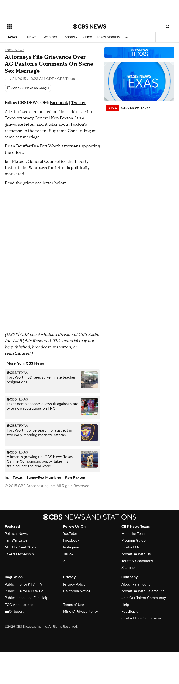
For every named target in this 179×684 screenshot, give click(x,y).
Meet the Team (133, 534)
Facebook (59, 102)
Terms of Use (73, 605)
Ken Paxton (75, 477)
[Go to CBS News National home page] (89, 26)
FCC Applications (19, 605)
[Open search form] (167, 26)
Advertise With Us (136, 554)
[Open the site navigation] (34, 26)
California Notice (76, 591)
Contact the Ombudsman (141, 618)
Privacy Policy (74, 584)
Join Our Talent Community (143, 598)
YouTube (70, 534)
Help (125, 605)
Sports (70, 37)
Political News (16, 534)
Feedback (129, 611)
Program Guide (133, 540)
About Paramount (135, 584)
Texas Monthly (108, 37)
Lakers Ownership (19, 554)
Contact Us (130, 547)
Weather (51, 37)
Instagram (71, 547)
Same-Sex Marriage (43, 477)
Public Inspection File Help (26, 598)
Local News (14, 50)
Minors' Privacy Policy (80, 611)
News (32, 37)
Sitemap (128, 567)
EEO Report (14, 611)
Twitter (78, 102)
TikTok (68, 554)
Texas (12, 37)
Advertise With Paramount (142, 591)
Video (87, 37)
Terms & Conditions (137, 561)
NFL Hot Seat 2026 (20, 547)
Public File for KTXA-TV (24, 591)
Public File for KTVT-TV (24, 584)
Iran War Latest (16, 540)
